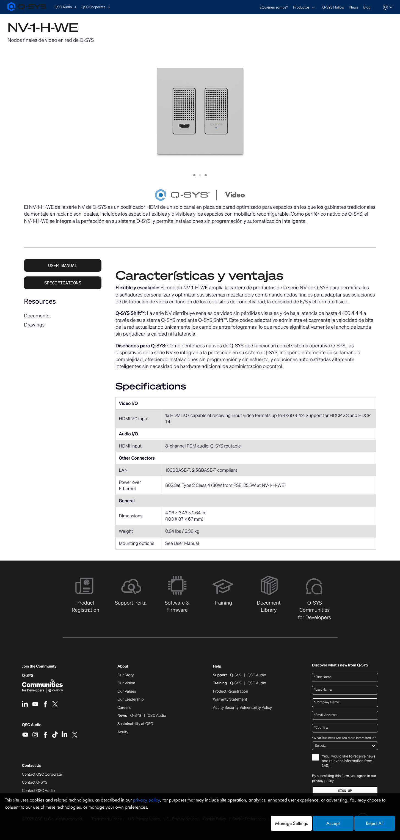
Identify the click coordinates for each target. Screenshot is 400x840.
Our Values (126, 691)
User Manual (62, 265)
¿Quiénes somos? (274, 7)
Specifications (62, 283)
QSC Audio (32, 726)
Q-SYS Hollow (333, 7)
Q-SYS (28, 675)
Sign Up (345, 791)
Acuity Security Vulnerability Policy (242, 707)
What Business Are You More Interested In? (344, 738)
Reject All (375, 823)
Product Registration (230, 691)
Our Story (125, 675)
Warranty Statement (230, 699)
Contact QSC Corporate (42, 774)
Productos (301, 7)
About (122, 666)
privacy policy (323, 780)
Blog (366, 7)
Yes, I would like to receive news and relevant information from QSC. (348, 761)
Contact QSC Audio (38, 791)
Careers (124, 707)
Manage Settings (291, 823)
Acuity (122, 732)
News (353, 7)
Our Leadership (130, 699)
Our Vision (126, 683)
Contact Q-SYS (34, 782)
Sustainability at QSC (135, 724)
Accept (333, 823)
